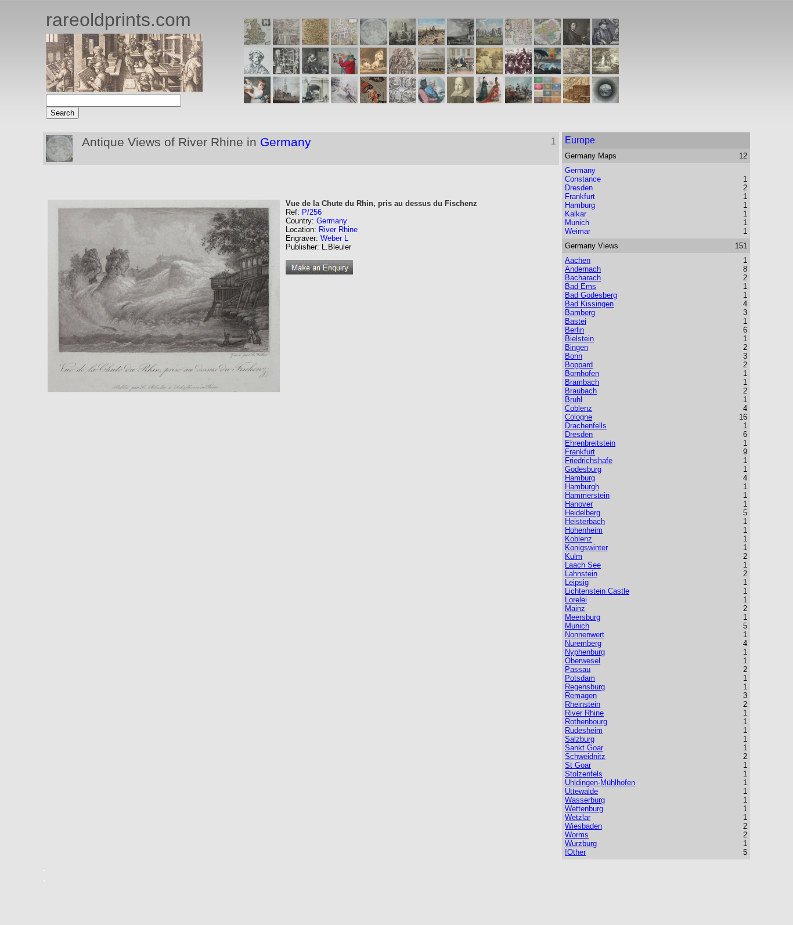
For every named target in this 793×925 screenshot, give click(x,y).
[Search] (605, 100)
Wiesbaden (583, 826)
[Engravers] (257, 71)
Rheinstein (582, 704)
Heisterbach (585, 521)
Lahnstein (581, 573)
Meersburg (582, 617)
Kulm (573, 556)
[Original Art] (489, 71)
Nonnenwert (584, 634)
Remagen (581, 695)
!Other (575, 852)
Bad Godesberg (591, 295)
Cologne (578, 417)
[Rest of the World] (373, 42)
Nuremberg (583, 643)
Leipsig (577, 582)
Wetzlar (577, 817)
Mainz (575, 608)
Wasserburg (585, 800)
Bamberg (580, 312)
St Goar (578, 765)
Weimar (577, 231)
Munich (577, 222)
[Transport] (460, 71)
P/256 (312, 212)
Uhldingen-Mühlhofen (600, 782)
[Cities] (431, 42)
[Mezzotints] (605, 71)
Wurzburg (581, 843)
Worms (577, 834)
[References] (576, 100)
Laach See (583, 565)
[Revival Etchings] (344, 100)
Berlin (574, 330)
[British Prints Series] (286, 42)
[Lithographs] (315, 100)
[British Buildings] (402, 42)
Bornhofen (582, 373)
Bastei (575, 321)
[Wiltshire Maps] (518, 42)
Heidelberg (582, 512)
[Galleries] (547, 71)
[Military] (518, 100)
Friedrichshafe (588, 460)
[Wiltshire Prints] (489, 42)
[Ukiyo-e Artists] (373, 100)
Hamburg (580, 205)
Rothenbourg (586, 721)
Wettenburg (584, 808)
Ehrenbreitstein (590, 443)
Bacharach (583, 277)
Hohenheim (584, 530)
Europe (580, 140)
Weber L (334, 238)
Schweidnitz (585, 756)
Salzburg (579, 739)
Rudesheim (584, 730)
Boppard (579, 364)
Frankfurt (580, 196)
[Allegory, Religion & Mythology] (402, 100)
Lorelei (576, 599)
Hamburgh (582, 486)
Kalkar (575, 213)
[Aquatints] (286, 100)
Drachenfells (586, 425)
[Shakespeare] (460, 100)
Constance (583, 179)
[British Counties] (257, 42)
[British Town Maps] (344, 42)
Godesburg (583, 469)
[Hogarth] (315, 71)
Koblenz (578, 538)
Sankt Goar (584, 747)
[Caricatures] (344, 71)
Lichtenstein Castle (597, 591)
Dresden (579, 187)
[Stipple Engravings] (257, 100)
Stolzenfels (584, 773)
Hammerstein (587, 495)
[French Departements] (547, 42)
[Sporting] (431, 71)
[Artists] (576, 42)
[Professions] (431, 100)
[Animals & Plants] (373, 71)
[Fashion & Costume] (489, 100)
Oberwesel (582, 660)
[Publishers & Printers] (286, 71)
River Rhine (338, 229)
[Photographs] (518, 71)
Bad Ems (580, 286)
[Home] (124, 88)
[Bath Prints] (460, 42)
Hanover (579, 504)
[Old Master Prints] (576, 71)
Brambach (582, 382)
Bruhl (573, 399)
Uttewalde (581, 791)
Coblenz (578, 408)
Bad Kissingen (589, 303)
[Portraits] (402, 71)
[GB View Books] (547, 100)
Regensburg (585, 686)
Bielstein (579, 338)
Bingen (576, 347)
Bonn (573, 356)
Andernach (583, 269)
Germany (285, 142)
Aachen (577, 260)
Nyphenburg (585, 652)
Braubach (581, 390)
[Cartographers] (605, 42)
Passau (577, 669)
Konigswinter (586, 547)
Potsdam (580, 678)
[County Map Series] (315, 42)
